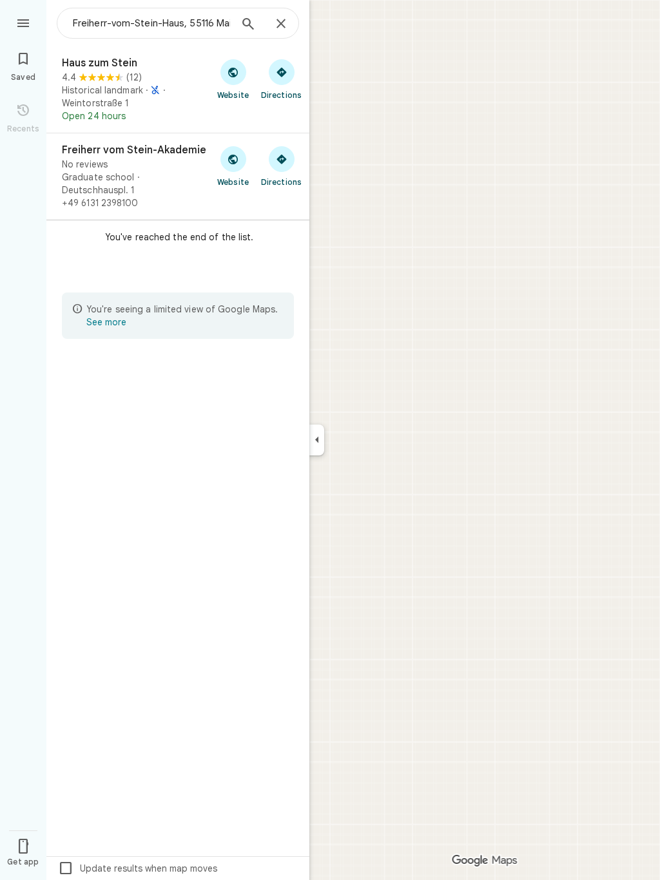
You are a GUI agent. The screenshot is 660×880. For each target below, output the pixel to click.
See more (106, 322)
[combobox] (151, 23)
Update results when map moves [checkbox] (137, 868)
